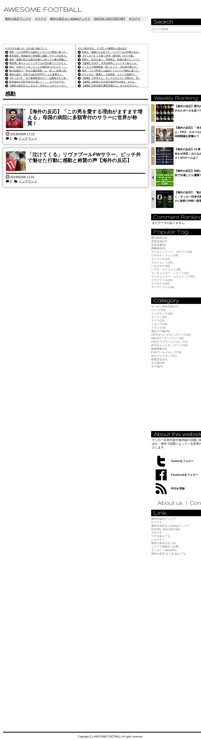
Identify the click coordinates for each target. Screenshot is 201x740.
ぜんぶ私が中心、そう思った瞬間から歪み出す (102, 48)
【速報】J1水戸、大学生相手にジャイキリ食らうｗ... (110, 63)
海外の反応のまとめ (163, 543)
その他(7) (157, 366)
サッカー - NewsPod (163, 550)
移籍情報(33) (159, 348)
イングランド (27, 138)
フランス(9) (158, 327)
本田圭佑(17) (159, 241)
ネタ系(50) (157, 362)
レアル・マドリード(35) (166, 269)
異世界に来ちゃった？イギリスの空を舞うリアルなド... (38, 63)
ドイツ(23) (157, 320)
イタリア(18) (159, 324)
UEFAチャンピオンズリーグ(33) (171, 334)
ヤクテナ (41, 18)
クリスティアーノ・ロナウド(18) (171, 251)
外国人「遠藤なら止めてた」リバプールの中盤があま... (111, 52)
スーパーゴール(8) (162, 287)
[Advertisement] (75, 33)
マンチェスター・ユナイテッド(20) (173, 276)
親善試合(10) (159, 359)
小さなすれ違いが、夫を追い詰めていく (26, 48)
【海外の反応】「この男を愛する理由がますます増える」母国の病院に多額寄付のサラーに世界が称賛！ (85, 117)
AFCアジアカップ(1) (164, 355)
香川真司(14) (159, 237)
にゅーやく (158, 539)
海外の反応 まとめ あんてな (168, 553)
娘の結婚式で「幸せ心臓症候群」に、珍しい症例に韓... (38, 70)
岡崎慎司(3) (158, 248)
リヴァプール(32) (162, 280)
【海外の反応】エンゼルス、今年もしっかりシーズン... (38, 85)
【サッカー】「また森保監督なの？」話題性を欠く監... (38, 78)
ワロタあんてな (160, 536)
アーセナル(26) (160, 283)
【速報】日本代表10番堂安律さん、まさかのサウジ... (110, 85)
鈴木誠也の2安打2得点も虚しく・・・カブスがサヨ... (37, 81)
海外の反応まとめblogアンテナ (70, 18)
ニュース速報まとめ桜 (165, 546)
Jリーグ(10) (158, 310)
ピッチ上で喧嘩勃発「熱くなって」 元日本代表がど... (110, 67)
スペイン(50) (159, 317)
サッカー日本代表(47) (164, 306)
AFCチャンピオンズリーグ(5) (169, 345)
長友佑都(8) (158, 244)
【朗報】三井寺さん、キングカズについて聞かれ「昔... (111, 78)
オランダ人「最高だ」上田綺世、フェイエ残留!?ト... (109, 74)
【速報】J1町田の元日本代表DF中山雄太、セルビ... (109, 81)
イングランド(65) (162, 313)
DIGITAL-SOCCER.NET (109, 18)
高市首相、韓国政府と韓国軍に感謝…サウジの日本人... (38, 55)
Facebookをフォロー (184, 474)
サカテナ (135, 18)
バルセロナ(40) (160, 265)
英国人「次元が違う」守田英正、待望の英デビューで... (111, 59)
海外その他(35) (160, 331)
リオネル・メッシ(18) (164, 255)
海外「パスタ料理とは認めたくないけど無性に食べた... (38, 52)
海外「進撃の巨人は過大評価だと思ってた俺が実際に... (38, 59)
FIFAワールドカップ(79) (166, 352)
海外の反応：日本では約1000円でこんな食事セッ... (36, 74)
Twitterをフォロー (182, 461)
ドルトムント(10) (162, 262)
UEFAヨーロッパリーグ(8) (167, 338)
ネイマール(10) (160, 258)
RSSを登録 (178, 488)
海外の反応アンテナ (18, 18)
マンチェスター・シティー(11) (170, 273)
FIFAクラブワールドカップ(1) (169, 341)
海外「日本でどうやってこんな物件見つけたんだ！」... (38, 67)
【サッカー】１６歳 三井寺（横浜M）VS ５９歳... (108, 55)
